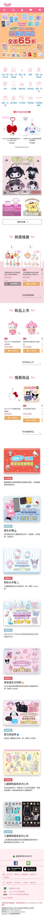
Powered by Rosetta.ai (22, 147)
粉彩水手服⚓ (11, 582)
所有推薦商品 (28, 431)
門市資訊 (17, 882)
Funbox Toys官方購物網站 (17, 891)
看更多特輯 (21, 222)
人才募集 (25, 882)
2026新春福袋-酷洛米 (29, 409)
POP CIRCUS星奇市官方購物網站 (19, 894)
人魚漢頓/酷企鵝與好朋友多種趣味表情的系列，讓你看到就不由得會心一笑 (21, 840)
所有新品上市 (28, 362)
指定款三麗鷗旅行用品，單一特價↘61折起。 (20, 738)
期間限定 (8, 526)
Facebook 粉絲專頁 (7, 897)
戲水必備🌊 (10, 530)
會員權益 (6, 877)
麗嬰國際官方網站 (14, 888)
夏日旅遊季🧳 (11, 734)
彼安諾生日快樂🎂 (14, 682)
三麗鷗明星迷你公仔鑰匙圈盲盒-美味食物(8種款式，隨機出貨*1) (12, 273)
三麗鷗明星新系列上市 (16, 784)
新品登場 (8, 779)
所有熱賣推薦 (28, 295)
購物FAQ (16, 874)
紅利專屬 (8, 478)
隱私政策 (32, 882)
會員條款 (32, 874)
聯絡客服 (24, 874)
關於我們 (9, 882)
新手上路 (9, 874)
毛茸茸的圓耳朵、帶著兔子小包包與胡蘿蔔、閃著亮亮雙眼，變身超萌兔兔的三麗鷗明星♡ (22, 788)
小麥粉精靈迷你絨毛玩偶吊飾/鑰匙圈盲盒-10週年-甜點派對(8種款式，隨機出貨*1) (31, 273)
